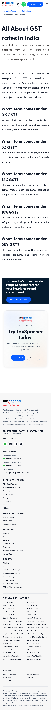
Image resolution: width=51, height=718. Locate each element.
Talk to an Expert (23, 364)
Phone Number (12, 350)
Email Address (12, 338)
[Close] (45, 310)
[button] (9, 355)
